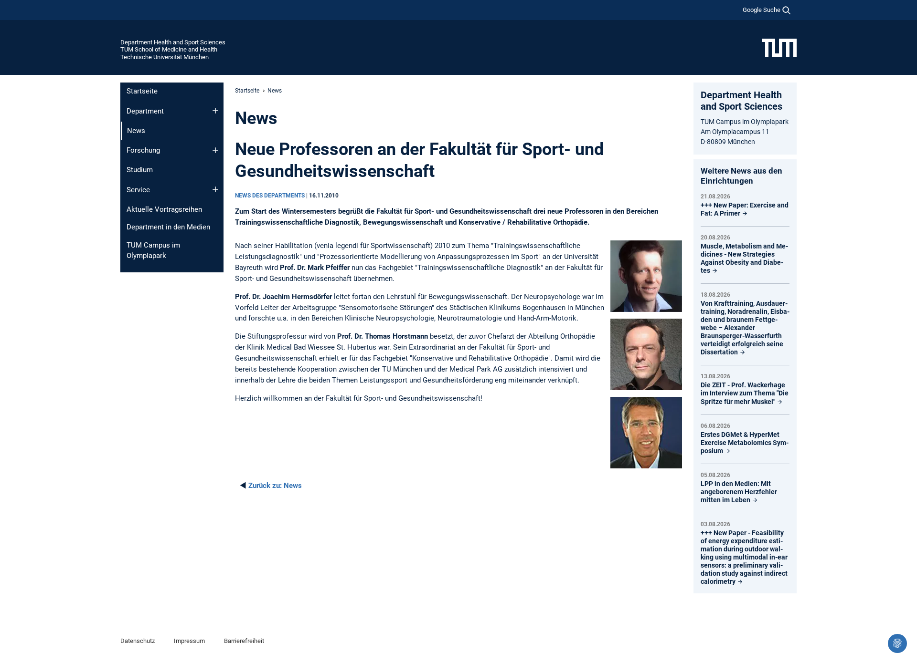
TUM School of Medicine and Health (168, 49)
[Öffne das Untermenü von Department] (215, 110)
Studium (140, 170)
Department (145, 111)
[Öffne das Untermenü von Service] (215, 189)
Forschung (143, 150)
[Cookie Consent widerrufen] (897, 643)
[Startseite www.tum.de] (779, 47)
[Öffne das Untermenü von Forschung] (215, 150)
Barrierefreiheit (244, 640)
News (275, 485)
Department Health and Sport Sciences (172, 42)
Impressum (189, 640)
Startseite (142, 91)
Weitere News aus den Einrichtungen (741, 176)
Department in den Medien (168, 227)
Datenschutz (137, 640)
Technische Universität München (164, 57)
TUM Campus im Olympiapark (153, 250)
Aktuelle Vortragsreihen (164, 209)
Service (138, 190)
